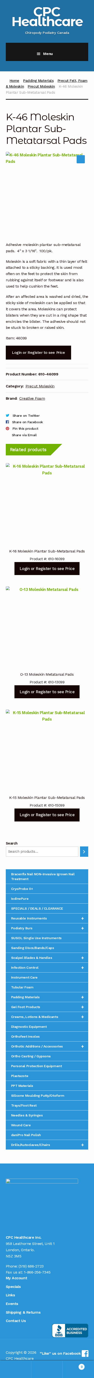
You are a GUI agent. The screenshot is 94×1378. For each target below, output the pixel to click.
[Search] (84, 851)
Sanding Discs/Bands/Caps (32, 948)
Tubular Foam (22, 987)
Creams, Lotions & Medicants (47, 1017)
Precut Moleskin (41, 86)
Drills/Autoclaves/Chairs (47, 1145)
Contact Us (16, 1320)
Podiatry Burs (47, 928)
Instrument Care (24, 977)
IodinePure (19, 898)
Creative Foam (32, 398)
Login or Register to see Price (38, 352)
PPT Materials (22, 1086)
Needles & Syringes (27, 1115)
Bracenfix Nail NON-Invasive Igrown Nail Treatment (43, 876)
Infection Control (47, 967)
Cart (72, 1365)
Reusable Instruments (47, 918)
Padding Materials (38, 81)
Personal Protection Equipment (36, 1066)
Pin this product (25, 428)
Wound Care (21, 1125)
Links (10, 1295)
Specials (13, 1286)
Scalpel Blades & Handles (47, 958)
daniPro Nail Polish (26, 1135)
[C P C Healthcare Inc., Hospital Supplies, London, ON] (70, 1330)
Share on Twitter (26, 415)
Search (12, 843)
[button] (81, 159)
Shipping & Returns (23, 1312)
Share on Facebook (27, 422)
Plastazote (19, 1076)
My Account (16, 1278)
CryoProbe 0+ (22, 889)
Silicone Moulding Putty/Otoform (37, 1095)
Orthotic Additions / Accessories (47, 1046)
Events (12, 1303)
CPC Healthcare (47, 17)
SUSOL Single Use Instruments (36, 938)
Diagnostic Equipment (29, 1027)
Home (14, 81)
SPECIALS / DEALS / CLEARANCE (37, 908)
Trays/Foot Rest (24, 1105)
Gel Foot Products (47, 1007)
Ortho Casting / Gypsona (31, 1056)
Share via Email (24, 435)
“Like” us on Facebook (61, 1353)
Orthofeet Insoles (25, 1036)
